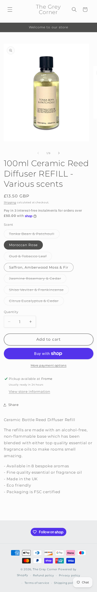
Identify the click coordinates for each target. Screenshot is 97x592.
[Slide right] (59, 153)
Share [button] (13, 405)
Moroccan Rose (23, 245)
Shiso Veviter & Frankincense (39, 290)
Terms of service (37, 583)
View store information (29, 391)
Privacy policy (69, 575)
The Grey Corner (45, 569)
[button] (10, 9)
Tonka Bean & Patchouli (34, 234)
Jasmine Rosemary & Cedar (37, 279)
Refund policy (43, 575)
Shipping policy (65, 583)
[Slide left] (38, 153)
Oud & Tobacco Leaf (30, 257)
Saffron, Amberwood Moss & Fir (39, 267)
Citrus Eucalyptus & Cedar (36, 301)
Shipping (10, 202)
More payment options (49, 365)
